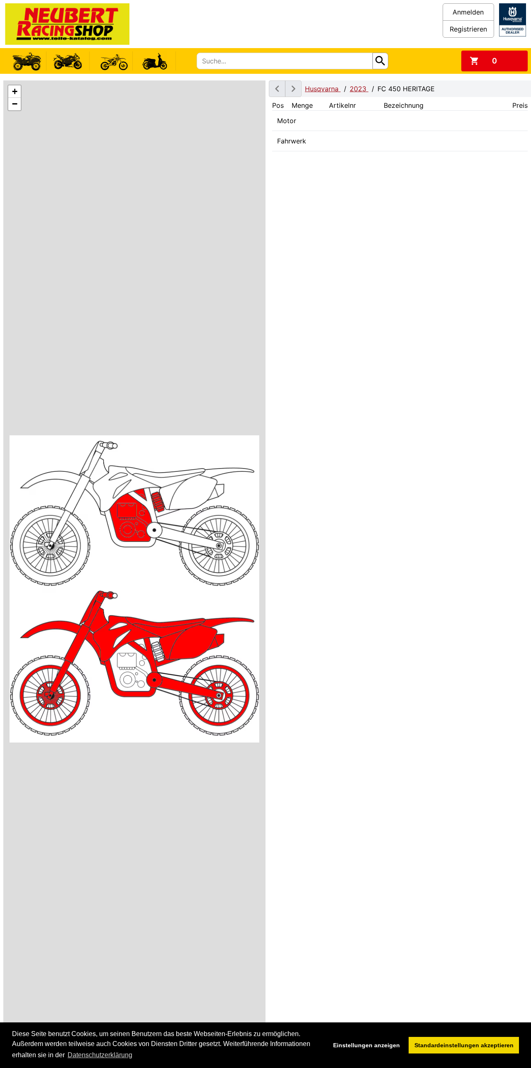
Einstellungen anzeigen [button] (366, 1045)
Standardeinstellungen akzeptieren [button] (464, 1045)
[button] (14, 91)
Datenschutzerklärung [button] (100, 1054)
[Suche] (380, 61)
